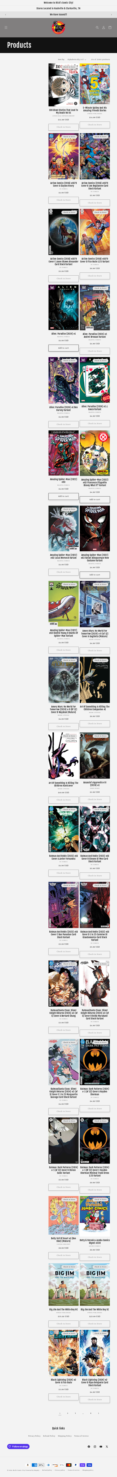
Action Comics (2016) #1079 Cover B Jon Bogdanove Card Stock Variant (94, 186)
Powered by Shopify (32, 1470)
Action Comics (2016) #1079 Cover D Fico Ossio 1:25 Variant (94, 260)
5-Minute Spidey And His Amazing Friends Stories (95, 109)
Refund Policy (49, 1436)
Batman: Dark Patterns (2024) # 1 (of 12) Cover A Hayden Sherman (94, 1092)
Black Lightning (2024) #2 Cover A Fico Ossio (63, 1381)
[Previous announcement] (5, 15)
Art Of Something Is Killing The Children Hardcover (63, 784)
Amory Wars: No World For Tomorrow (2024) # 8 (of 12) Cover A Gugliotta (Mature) (94, 634)
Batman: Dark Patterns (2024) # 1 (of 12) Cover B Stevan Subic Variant (63, 1170)
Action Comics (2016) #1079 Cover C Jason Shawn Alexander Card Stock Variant (63, 261)
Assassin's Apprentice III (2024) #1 (94, 784)
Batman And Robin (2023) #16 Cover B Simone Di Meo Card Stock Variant (94, 859)
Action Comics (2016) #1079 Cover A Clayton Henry (63, 184)
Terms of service (74, 1470)
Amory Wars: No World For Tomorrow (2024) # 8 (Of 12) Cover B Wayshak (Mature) (63, 709)
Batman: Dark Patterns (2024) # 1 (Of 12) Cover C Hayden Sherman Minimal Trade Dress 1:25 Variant (94, 1171)
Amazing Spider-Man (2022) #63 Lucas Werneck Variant (63, 556)
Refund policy (47, 1470)
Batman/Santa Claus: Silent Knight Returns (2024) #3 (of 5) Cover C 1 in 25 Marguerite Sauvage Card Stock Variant (64, 1093)
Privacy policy (60, 1470)
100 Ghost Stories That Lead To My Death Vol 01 (63, 111)
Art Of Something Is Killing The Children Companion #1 (94, 708)
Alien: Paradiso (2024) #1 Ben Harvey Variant (63, 408)
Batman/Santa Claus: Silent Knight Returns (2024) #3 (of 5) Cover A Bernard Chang (64, 1013)
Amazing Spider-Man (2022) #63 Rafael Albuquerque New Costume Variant (95, 558)
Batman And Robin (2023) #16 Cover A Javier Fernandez (63, 857)
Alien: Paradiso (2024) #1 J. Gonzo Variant (95, 408)
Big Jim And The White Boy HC (63, 1309)
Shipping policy (87, 1470)
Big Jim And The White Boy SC (95, 1309)
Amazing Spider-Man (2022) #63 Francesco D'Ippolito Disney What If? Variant (94, 482)
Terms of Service (81, 1436)
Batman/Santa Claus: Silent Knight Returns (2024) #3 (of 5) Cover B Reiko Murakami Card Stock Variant (95, 1014)
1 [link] (59, 1413)
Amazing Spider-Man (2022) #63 (63, 480)
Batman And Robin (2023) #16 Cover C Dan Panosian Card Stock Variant (63, 934)
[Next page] (98, 1413)
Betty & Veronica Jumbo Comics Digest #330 (95, 1241)
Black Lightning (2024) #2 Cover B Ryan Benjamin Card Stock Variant (94, 1382)
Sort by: (61, 60)
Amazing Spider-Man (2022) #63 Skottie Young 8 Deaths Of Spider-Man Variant (63, 633)
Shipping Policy (65, 1436)
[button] (6, 27)
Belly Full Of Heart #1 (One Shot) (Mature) (63, 1239)
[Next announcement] (111, 15)
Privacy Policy (34, 1436)
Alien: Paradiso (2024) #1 (64, 333)
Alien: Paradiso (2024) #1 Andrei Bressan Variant (95, 335)
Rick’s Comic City (19, 1470)
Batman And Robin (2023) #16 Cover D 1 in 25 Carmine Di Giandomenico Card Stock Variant (94, 935)
